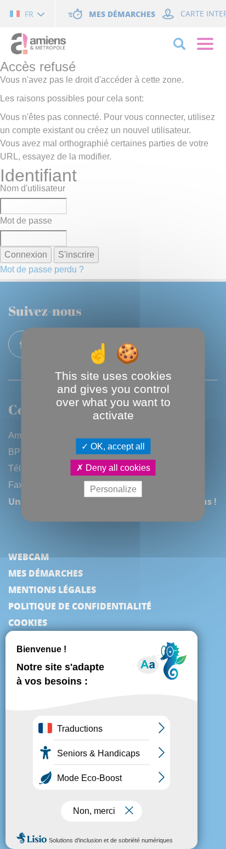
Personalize (113, 489)
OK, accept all (116, 446)
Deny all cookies (116, 467)
